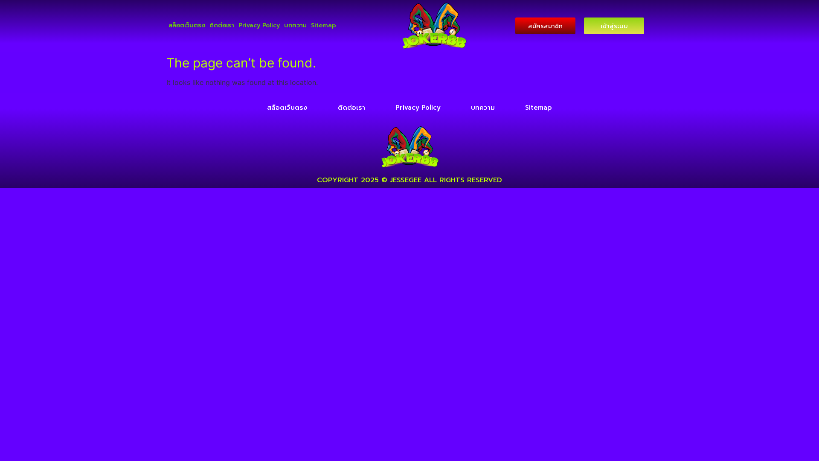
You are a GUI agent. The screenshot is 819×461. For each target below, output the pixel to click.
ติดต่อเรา (221, 25)
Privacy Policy (259, 25)
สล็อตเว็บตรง (186, 25)
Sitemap (323, 25)
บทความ (295, 25)
